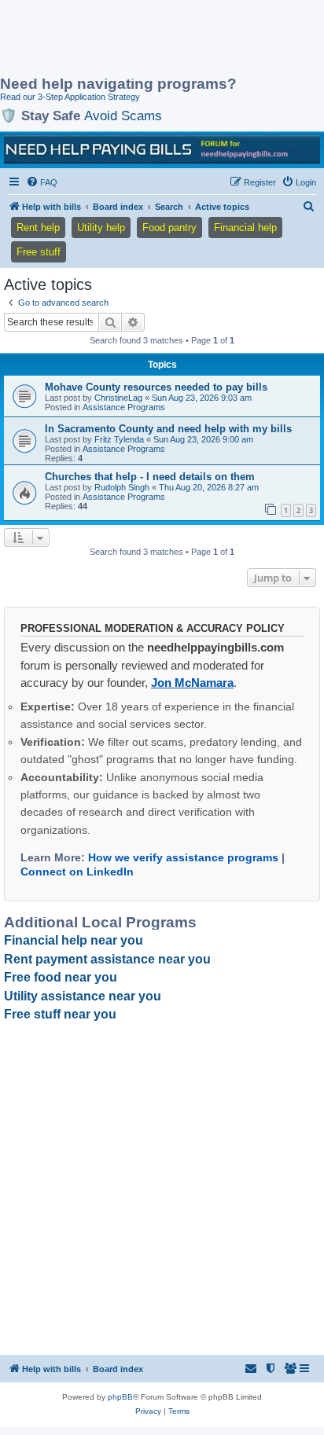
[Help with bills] (162, 149)
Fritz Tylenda (119, 439)
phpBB (120, 1397)
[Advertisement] (126, 39)
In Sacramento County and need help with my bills (168, 429)
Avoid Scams (123, 115)
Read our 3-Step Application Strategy (70, 96)
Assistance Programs (124, 407)
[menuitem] (41, 182)
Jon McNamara (192, 682)
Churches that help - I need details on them (150, 477)
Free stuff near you (60, 1014)
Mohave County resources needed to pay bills (156, 387)
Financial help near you (73, 940)
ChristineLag (118, 397)
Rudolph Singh (121, 487)
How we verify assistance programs (183, 857)
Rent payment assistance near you (107, 959)
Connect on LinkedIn (77, 871)
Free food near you (60, 977)
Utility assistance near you (82, 996)
